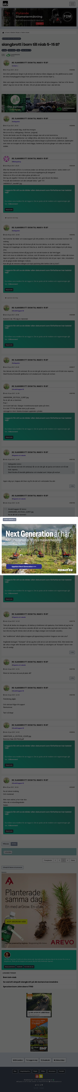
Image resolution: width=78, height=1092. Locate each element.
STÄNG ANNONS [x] (9, 519)
